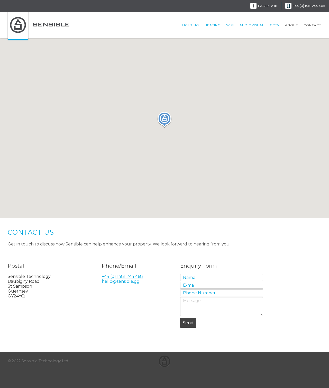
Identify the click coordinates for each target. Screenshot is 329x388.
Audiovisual (252, 25)
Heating (213, 25)
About (291, 25)
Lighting (190, 25)
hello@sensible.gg (121, 281)
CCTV (274, 25)
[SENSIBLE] (51, 23)
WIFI (230, 25)
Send (188, 322)
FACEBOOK (267, 6)
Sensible (164, 361)
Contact (312, 25)
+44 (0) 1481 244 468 (309, 6)
